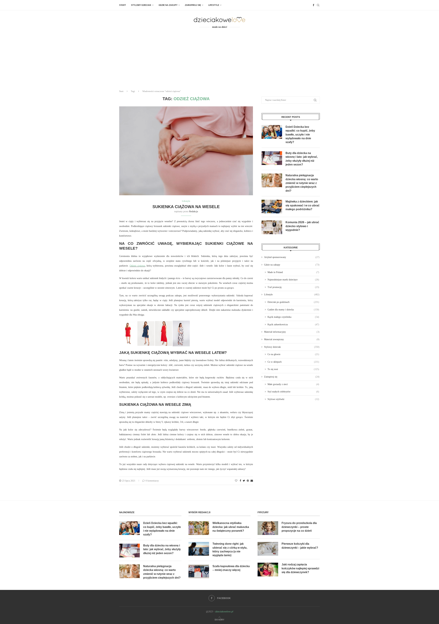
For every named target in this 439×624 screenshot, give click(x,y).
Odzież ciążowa (137, 265)
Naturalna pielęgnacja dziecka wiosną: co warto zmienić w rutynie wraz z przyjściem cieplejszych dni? (302, 183)
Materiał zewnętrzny (291, 339)
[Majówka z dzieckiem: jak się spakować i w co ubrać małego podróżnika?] (272, 206)
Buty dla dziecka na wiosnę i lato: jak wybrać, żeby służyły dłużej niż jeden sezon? (302, 159)
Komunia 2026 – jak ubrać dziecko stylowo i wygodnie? (302, 226)
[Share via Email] (252, 480)
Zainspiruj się (193, 5)
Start (122, 5)
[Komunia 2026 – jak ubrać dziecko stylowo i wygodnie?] (272, 227)
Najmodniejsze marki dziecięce (293, 279)
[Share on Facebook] (240, 480)
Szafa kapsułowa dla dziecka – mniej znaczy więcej (231, 568)
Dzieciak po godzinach (293, 302)
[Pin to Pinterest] (248, 480)
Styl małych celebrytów (293, 391)
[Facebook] (313, 5)
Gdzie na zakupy (168, 5)
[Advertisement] (219, 61)
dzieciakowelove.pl (224, 611)
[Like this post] (236, 480)
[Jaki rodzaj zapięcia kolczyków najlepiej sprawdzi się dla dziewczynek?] (268, 569)
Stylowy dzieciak (141, 5)
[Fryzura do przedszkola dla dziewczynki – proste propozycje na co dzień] (268, 528)
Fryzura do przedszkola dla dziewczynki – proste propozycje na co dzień (299, 527)
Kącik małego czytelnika (293, 317)
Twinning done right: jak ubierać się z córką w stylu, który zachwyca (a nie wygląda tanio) (229, 549)
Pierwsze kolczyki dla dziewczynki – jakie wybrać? (300, 545)
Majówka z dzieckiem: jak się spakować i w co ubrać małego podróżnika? (302, 205)
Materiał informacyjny (291, 332)
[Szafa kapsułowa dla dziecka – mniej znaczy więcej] (198, 571)
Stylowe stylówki (293, 399)
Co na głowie (293, 354)
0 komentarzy (152, 480)
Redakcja (193, 211)
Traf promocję (293, 287)
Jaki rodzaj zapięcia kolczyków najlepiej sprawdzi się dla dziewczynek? (300, 568)
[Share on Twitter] (244, 480)
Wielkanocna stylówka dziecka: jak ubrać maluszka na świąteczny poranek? (230, 527)
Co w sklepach (293, 362)
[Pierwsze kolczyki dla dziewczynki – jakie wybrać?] (268, 549)
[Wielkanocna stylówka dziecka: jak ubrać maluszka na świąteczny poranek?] (198, 528)
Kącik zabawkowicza (293, 324)
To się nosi (293, 369)
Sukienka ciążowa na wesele (186, 206)
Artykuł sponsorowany (291, 257)
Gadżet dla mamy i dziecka (293, 309)
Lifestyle (213, 5)
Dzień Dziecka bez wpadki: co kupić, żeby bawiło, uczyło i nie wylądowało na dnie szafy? (300, 134)
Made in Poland (293, 272)
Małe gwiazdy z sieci (293, 384)
